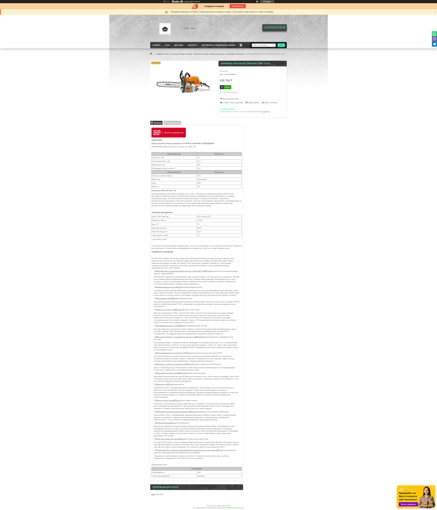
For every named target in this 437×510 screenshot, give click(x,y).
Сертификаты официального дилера (218, 45)
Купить (227, 87)
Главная (156, 45)
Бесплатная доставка (231, 98)
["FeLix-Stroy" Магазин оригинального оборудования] (165, 28)
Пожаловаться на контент (235, 508)
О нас (167, 45)
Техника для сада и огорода (181, 54)
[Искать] (281, 45)
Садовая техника (162, 54)
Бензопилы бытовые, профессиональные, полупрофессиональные (219, 54)
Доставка (178, 45)
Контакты (192, 45)
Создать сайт (188, 1)
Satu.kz (228, 506)
